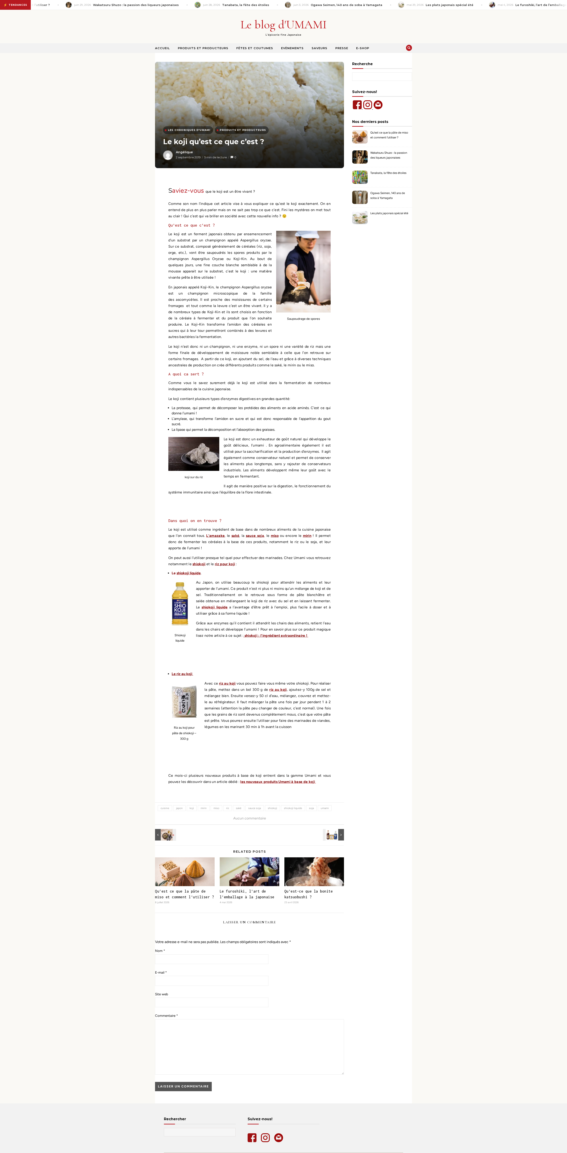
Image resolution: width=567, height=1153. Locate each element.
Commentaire (166, 1016)
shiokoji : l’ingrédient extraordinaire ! (275, 635)
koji (192, 808)
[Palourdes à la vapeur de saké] (165, 834)
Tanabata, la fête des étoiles (388, 173)
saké (235, 536)
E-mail (161, 972)
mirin (307, 536)
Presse (341, 48)
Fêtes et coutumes (254, 48)
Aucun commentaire (249, 818)
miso (275, 536)
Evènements (292, 48)
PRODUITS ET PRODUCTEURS (243, 130)
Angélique (184, 152)
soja (311, 808)
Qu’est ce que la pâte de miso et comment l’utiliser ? (389, 135)
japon (179, 808)
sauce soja (255, 536)
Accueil (162, 48)
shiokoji (199, 564)
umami (325, 808)
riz (227, 808)
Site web (161, 994)
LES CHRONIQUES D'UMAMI (189, 130)
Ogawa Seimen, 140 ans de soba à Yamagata (387, 195)
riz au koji (227, 683)
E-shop (362, 48)
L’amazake (215, 536)
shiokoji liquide (293, 808)
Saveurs (319, 48)
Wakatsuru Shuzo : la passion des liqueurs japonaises (388, 155)
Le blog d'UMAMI (284, 24)
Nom (160, 951)
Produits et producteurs (203, 48)
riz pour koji (225, 564)
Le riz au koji (182, 674)
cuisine (165, 808)
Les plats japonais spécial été (389, 213)
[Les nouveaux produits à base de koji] (334, 834)
